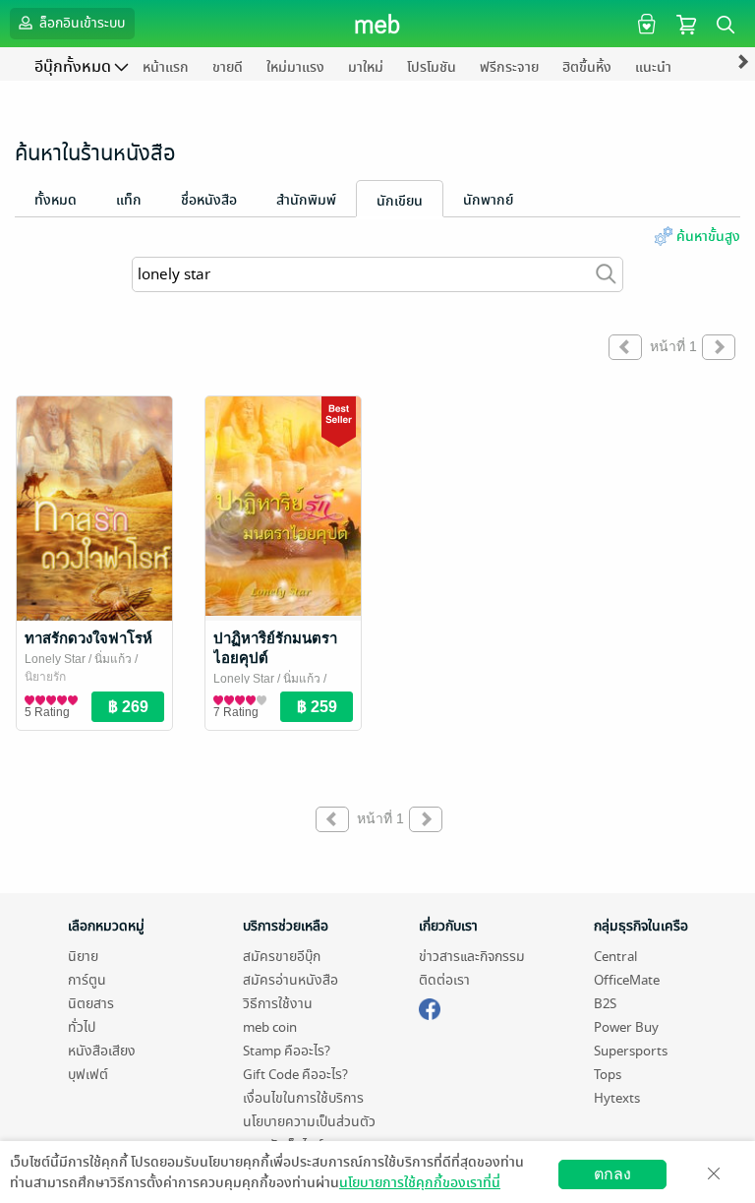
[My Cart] (686, 23)
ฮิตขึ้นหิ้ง (586, 67)
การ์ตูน (87, 980)
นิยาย (83, 956)
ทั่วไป (81, 1027)
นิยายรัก (45, 677)
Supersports (631, 1051)
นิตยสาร (91, 1003)
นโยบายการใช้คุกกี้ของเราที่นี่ (419, 1183)
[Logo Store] (378, 23)
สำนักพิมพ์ (306, 200)
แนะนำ (653, 67)
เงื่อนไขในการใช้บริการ (303, 1098)
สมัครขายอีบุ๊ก (281, 956)
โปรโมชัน (431, 67)
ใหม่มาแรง (295, 67)
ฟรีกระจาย (509, 67)
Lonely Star (55, 659)
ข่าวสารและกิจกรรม (472, 956)
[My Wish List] (644, 23)
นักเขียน (400, 201)
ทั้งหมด (55, 200)
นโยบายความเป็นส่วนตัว (309, 1122)
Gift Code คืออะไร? (295, 1074)
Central (615, 956)
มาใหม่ (365, 67)
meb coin (270, 1027)
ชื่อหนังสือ (209, 200)
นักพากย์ (488, 200)
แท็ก (129, 200)
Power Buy (626, 1027)
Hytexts (617, 1098)
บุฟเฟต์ (88, 1074)
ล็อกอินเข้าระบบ (80, 23)
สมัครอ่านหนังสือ (290, 980)
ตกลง (612, 1174)
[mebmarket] (429, 1006)
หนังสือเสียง (102, 1051)
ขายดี (227, 67)
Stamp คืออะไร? (286, 1051)
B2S (605, 1003)
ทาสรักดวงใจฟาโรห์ (88, 638)
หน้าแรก (166, 67)
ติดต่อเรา (444, 980)
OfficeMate (627, 980)
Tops (607, 1074)
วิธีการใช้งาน (278, 1003)
